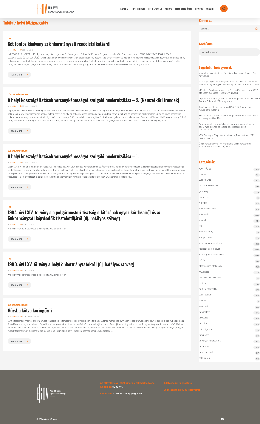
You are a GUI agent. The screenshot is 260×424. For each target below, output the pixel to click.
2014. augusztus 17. (29, 162)
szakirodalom (205, 294)
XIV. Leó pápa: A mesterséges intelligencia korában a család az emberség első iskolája (228, 117)
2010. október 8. (28, 224)
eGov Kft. (117, 386)
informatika (204, 214)
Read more (16, 75)
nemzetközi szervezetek (210, 277)
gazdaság (203, 191)
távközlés (203, 317)
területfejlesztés (206, 329)
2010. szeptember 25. (30, 317)
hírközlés (203, 203)
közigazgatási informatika (211, 254)
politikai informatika (208, 289)
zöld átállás (204, 358)
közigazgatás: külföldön (210, 243)
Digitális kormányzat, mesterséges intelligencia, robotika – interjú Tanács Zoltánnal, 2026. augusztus (229, 100)
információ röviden (208, 208)
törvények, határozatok (210, 341)
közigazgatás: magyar (18, 94)
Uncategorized (206, 352)
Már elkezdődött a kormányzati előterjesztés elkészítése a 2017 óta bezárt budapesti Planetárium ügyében (228, 91)
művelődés (204, 272)
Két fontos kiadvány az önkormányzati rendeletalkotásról (59, 43)
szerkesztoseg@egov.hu (127, 393)
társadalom (204, 312)
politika (202, 283)
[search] (222, 7)
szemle (202, 300)
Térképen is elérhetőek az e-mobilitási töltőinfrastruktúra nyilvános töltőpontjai (225, 108)
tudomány (204, 346)
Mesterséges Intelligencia (229, 266)
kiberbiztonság (206, 231)
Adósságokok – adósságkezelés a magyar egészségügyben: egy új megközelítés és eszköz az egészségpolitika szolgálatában (228, 127)
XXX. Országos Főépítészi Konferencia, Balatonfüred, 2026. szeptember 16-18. (227, 136)
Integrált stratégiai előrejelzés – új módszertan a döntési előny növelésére (227, 74)
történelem (204, 335)
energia (202, 174)
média (202, 260)
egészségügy (205, 168)
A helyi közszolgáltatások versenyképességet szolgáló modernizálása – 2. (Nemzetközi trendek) (93, 99)
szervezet (203, 306)
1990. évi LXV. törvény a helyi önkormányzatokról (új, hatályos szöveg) (71, 264)
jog (9, 38)
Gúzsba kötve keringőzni (30, 310)
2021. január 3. (27, 50)
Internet (202, 220)
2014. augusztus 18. (29, 106)
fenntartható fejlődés (208, 185)
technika (203, 323)
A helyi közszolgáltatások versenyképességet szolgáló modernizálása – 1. (73, 156)
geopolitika (204, 197)
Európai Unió (205, 180)
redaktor (13, 50)
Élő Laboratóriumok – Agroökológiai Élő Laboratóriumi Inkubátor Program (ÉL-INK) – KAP (225, 145)
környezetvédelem (207, 237)
